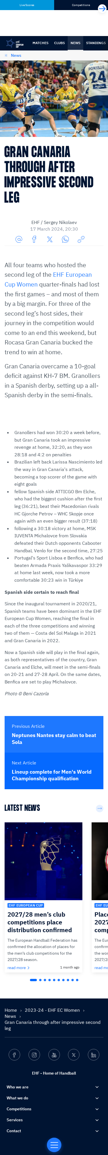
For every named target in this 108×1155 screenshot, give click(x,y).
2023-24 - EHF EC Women (53, 1010)
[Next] (102, 8)
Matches (40, 43)
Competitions (19, 1108)
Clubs (59, 43)
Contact (14, 1130)
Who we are (18, 1087)
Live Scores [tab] (27, 5)
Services (15, 1119)
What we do (17, 1098)
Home (11, 1010)
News (75, 43)
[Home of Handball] (54, 1145)
